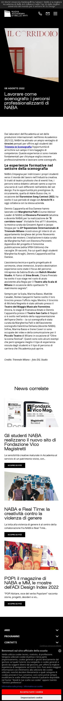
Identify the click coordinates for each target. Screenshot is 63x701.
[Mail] (48, 13)
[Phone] (40, 13)
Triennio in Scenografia (18, 146)
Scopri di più (15, 465)
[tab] (31, 630)
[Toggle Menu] (55, 13)
